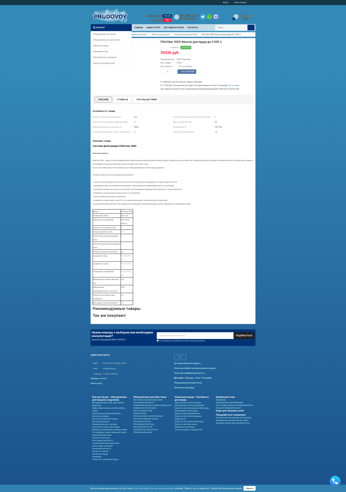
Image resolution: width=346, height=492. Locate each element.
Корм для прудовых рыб (230, 410)
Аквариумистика (225, 397)
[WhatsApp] (209, 16)
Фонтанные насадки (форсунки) (147, 400)
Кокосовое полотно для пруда (105, 427)
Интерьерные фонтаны (143, 424)
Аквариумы (221, 400)
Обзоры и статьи (99, 378)
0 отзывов (174, 47)
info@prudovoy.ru (187, 18)
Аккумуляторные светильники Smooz (233, 423)
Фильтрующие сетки (142, 427)
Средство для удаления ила (187, 413)
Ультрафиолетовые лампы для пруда (109, 432)
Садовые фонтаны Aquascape (105, 443)
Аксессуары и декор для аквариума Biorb (234, 405)
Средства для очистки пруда (188, 403)
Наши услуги (96, 383)
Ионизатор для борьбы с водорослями (109, 430)
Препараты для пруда (184, 427)
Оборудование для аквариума (229, 402)
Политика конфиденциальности (189, 373)
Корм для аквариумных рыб (228, 408)
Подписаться (244, 335)
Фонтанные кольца (142, 421)
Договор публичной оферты (187, 363)
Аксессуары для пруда (102, 446)
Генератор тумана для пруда (105, 459)
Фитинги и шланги (100, 451)
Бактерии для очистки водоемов (189, 405)
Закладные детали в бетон (145, 429)
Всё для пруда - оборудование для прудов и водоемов (109, 398)
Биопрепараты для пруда (186, 411)
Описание (103, 99)
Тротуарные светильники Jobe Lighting (233, 418)
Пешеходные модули (142, 432)
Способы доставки (146, 99)
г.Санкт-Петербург (203, 378)
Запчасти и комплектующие (105, 419)
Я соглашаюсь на (182, 341)
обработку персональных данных (190, 341)
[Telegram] (202, 16)
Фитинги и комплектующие (145, 419)
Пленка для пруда (100, 454)
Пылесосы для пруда (184, 388)
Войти (226, 2)
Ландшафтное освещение (231, 414)
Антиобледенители (101, 421)
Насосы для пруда (100, 416)
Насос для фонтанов (142, 410)
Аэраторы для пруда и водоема (106, 413)
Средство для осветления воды (189, 421)
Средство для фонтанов (186, 424)
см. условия (234, 85)
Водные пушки (139, 413)
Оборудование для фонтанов (188, 383)
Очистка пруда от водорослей (188, 430)
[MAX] (216, 16)
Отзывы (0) (122, 99)
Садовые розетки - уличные (104, 424)
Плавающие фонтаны (102, 435)
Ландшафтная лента (101, 448)
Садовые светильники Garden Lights (232, 420)
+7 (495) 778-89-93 (188, 15)
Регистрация (240, 2)
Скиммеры (97, 457)
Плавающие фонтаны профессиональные (152, 405)
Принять (249, 488)
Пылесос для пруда (101, 438)
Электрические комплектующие (148, 416)
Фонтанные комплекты (102, 440)
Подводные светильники (144, 408)
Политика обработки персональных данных (195, 368)
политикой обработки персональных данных (154, 488)
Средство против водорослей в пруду (192, 408)
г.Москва (188, 378)
